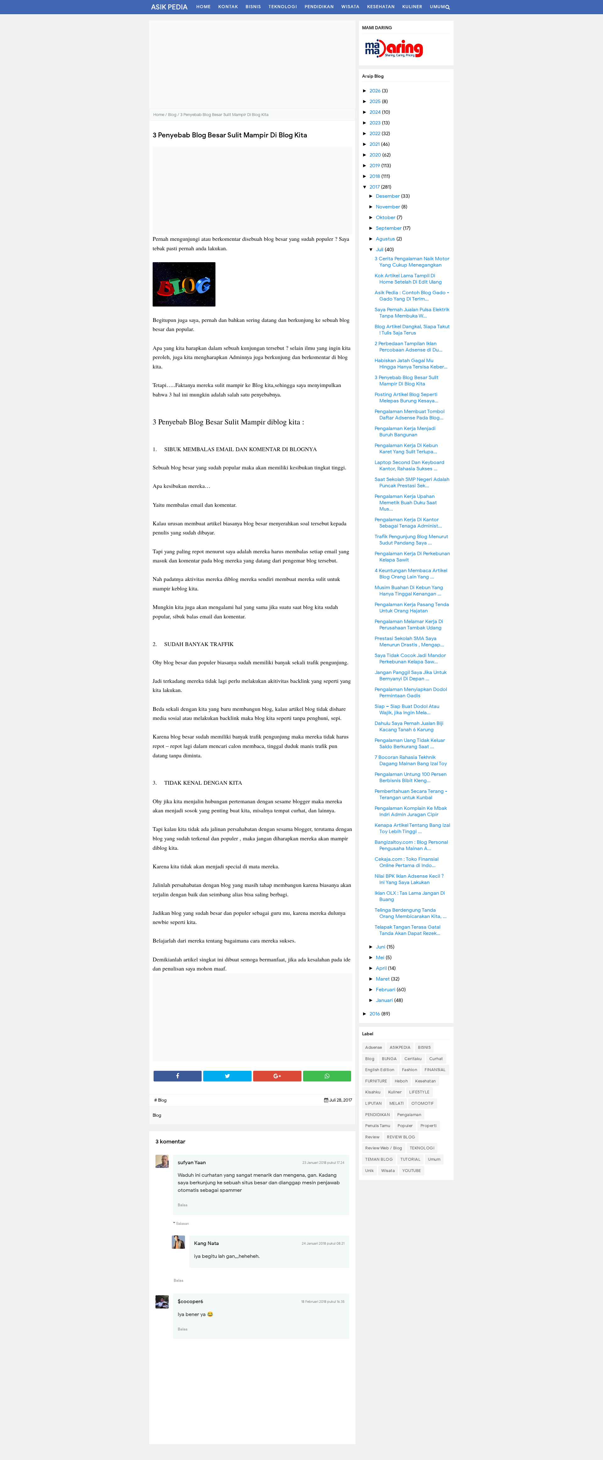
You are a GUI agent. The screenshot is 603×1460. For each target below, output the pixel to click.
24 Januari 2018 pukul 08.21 (323, 1243)
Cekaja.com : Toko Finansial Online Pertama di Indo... (406, 862)
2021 (375, 144)
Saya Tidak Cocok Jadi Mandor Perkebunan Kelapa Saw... (410, 658)
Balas (182, 1205)
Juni (381, 947)
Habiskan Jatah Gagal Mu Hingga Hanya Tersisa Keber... (411, 363)
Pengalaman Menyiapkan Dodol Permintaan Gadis (411, 692)
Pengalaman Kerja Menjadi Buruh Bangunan (405, 431)
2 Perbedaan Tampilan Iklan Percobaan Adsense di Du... (409, 346)
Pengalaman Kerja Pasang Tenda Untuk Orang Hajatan (412, 607)
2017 (375, 187)
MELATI (396, 1103)
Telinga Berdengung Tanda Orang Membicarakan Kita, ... (411, 913)
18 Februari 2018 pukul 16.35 (323, 1301)
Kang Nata (206, 1243)
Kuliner (395, 1092)
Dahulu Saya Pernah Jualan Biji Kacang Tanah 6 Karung (409, 726)
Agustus (386, 239)
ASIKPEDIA (400, 1047)
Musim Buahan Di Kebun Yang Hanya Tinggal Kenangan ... (409, 590)
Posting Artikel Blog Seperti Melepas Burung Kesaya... (406, 397)
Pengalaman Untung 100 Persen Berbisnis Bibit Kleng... (411, 777)
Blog (369, 1058)
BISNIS (424, 1047)
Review (372, 1137)
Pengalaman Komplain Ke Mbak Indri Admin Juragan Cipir (411, 811)
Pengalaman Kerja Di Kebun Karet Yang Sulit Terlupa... (406, 448)
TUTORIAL (410, 1159)
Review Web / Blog (383, 1148)
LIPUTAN (373, 1103)
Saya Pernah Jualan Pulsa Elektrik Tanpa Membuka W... (412, 313)
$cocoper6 (190, 1301)
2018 (375, 176)
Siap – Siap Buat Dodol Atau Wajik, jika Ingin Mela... (407, 709)
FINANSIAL (435, 1069)
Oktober (386, 217)
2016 (375, 1014)
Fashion (409, 1069)
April (382, 968)
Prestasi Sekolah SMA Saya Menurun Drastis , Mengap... (409, 641)
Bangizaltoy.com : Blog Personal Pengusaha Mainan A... (411, 845)
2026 (376, 91)
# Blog (160, 1100)
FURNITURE (376, 1081)
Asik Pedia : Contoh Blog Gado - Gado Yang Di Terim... (412, 296)
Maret (383, 979)
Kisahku (373, 1092)
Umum (434, 1159)
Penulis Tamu (377, 1125)
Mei (381, 957)
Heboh (401, 1081)
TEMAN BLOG (379, 1159)
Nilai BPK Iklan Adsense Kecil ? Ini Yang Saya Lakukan (409, 879)
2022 (376, 133)
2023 (376, 123)
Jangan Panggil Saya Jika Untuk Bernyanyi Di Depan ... (411, 675)
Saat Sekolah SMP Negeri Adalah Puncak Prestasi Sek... (412, 482)
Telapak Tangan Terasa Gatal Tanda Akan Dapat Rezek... (407, 930)
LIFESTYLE (419, 1092)
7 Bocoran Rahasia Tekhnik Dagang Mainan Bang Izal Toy (411, 760)
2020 (376, 155)
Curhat (436, 1058)
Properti (429, 1125)
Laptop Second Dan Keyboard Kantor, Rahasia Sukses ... (409, 465)
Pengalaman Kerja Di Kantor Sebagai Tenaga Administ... (408, 523)
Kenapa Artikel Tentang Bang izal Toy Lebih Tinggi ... (412, 828)
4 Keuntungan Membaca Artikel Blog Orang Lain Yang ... (411, 573)
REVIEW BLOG (401, 1137)
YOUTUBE (411, 1170)
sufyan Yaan (192, 1162)
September (389, 228)
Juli (380, 249)
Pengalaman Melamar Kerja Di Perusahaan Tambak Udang (409, 624)
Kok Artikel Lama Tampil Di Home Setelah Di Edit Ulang (408, 279)
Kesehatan (425, 1081)
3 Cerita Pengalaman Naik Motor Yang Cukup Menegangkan (412, 262)
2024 (376, 112)
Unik (369, 1170)
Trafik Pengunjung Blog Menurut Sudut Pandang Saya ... (411, 540)
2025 (376, 101)
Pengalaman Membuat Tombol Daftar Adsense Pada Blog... (409, 414)
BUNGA (389, 1058)
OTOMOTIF (422, 1103)
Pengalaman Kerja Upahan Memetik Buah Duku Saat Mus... (406, 502)
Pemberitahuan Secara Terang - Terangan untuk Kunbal (411, 794)
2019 (375, 166)
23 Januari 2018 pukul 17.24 (323, 1162)
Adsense (373, 1047)
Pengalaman (409, 1114)
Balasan (182, 1223)
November (388, 207)
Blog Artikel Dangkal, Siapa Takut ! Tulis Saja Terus (412, 330)
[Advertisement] (252, 64)
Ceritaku (413, 1058)
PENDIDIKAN (377, 1114)
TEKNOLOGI (422, 1148)
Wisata (388, 1170)
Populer (405, 1125)
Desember (388, 196)
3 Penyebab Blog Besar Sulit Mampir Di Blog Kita (406, 380)
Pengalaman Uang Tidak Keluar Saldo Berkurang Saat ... (410, 743)
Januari (385, 1000)
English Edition (379, 1069)
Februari (386, 990)
